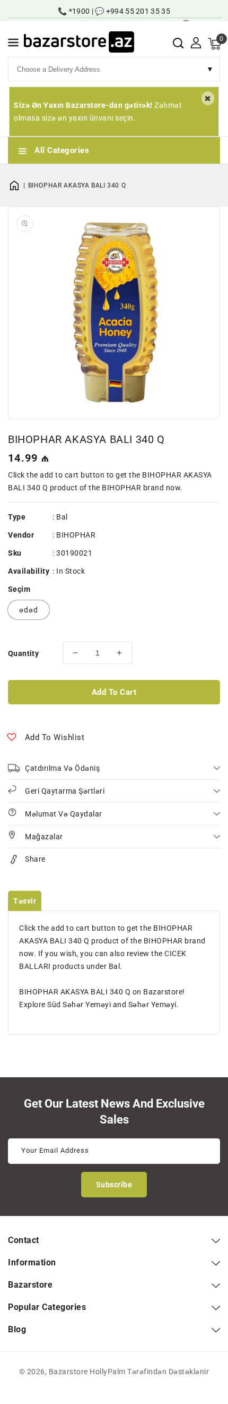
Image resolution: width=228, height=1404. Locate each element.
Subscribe (114, 1184)
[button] (13, 44)
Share (35, 859)
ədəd (28, 610)
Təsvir (24, 901)
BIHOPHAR (75, 535)
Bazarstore (68, 1371)
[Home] (18, 185)
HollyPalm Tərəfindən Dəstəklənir (149, 1371)
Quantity (23, 653)
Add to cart (114, 692)
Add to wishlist (55, 737)
